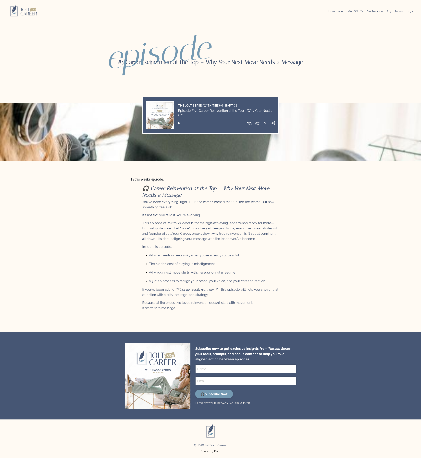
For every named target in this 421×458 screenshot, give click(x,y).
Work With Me (355, 11)
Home (331, 11)
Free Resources (375, 11)
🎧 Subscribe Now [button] (214, 394)
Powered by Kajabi (211, 451)
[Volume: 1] (273, 123)
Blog (389, 11)
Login (410, 11)
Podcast (399, 11)
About (341, 11)
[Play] (179, 123)
